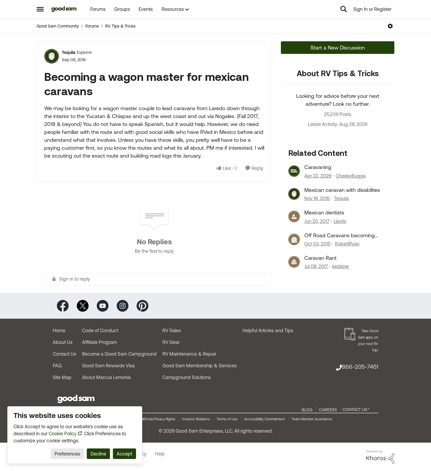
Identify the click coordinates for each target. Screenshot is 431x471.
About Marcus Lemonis (106, 377)
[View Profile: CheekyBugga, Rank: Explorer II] (294, 171)
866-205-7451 (360, 366)
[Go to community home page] (64, 9)
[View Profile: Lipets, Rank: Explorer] (294, 216)
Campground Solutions (186, 377)
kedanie (340, 266)
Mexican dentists (324, 212)
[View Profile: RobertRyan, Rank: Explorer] (294, 239)
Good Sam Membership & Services (199, 365)
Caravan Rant (320, 258)
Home (59, 330)
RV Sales (171, 330)
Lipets (340, 221)
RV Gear (171, 342)
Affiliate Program (99, 342)
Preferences (67, 453)
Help (160, 453)
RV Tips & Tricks (120, 26)
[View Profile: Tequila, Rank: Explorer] (51, 56)
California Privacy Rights (157, 419)
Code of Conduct (100, 330)
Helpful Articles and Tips (267, 330)
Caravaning (317, 167)
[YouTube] (103, 305)
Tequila (68, 52)
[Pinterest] (142, 305)
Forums (92, 26)
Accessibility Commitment (264, 419)
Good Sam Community (58, 26)
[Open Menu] (390, 26)
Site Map (62, 377)
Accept (124, 453)
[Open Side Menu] (40, 9)
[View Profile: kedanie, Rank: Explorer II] (294, 262)
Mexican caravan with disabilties (342, 190)
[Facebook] (63, 305)
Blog (307, 409)
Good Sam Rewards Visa (108, 365)
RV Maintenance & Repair (189, 353)
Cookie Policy (63, 433)
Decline (98, 453)
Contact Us (64, 353)
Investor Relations (196, 419)
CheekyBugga (351, 175)
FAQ (57, 365)
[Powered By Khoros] (380, 457)
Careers (328, 409)
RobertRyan (347, 243)
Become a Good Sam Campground (119, 353)
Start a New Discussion (337, 48)
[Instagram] (123, 305)
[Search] (343, 9)
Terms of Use (227, 419)
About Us (62, 342)
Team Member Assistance (311, 419)
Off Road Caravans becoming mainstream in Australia (339, 235)
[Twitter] (83, 305)
